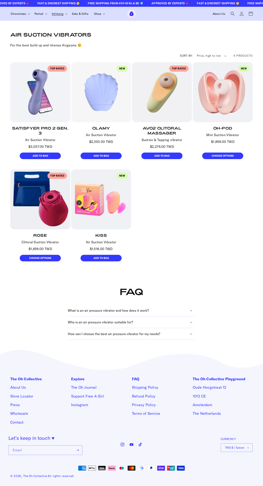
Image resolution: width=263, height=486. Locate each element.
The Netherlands (207, 413)
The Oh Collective (35, 476)
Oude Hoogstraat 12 (209, 387)
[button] (20, 13)
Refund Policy (144, 396)
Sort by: (186, 55)
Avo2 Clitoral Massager (162, 130)
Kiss (101, 235)
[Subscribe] (77, 450)
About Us (18, 387)
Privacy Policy (144, 404)
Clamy (101, 128)
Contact (16, 422)
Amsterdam (202, 404)
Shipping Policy (145, 387)
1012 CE (199, 396)
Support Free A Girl (87, 396)
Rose (40, 235)
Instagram (79, 404)
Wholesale (19, 413)
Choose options (223, 155)
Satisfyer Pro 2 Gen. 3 (40, 130)
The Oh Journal (84, 387)
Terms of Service (146, 413)
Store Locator (21, 396)
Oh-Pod (222, 128)
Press (15, 404)
